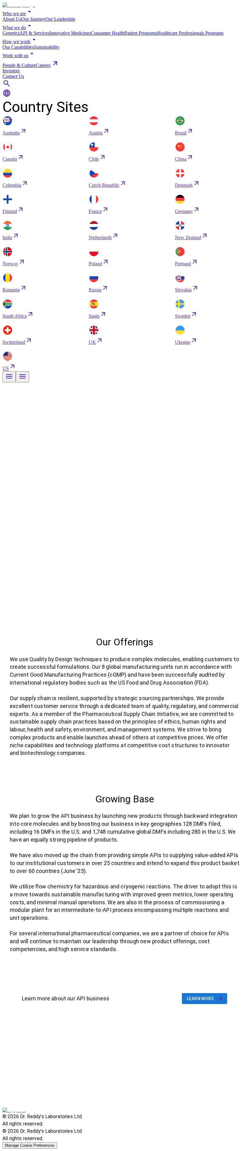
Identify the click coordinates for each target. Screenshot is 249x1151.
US (5, 368)
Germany (184, 211)
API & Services (34, 33)
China (180, 159)
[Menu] (9, 376)
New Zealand (188, 237)
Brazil (180, 132)
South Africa (14, 316)
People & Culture (19, 65)
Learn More (200, 998)
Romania (11, 289)
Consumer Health (107, 33)
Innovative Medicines (70, 33)
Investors (11, 70)
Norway (10, 263)
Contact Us (13, 76)
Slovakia (183, 289)
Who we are (14, 13)
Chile (94, 159)
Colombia (11, 185)
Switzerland (13, 342)
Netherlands (100, 237)
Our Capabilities (18, 47)
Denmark (184, 185)
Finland (9, 211)
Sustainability (47, 47)
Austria (96, 132)
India (7, 237)
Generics (10, 33)
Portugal (183, 263)
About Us (11, 19)
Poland (95, 263)
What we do (14, 27)
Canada (9, 159)
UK (92, 342)
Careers (43, 65)
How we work (16, 41)
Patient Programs (140, 33)
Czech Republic (104, 185)
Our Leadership (60, 19)
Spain (94, 316)
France (95, 211)
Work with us (15, 55)
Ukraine (182, 342)
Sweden (182, 316)
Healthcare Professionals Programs (190, 33)
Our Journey (33, 19)
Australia (11, 132)
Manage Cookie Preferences (30, 1145)
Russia (95, 289)
